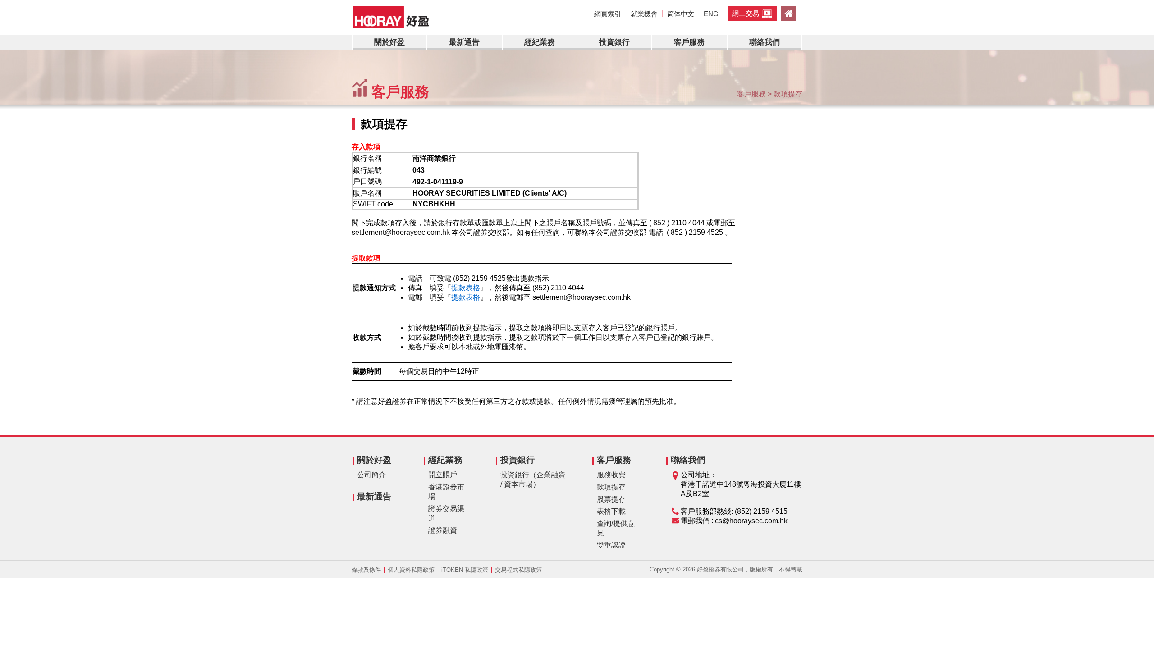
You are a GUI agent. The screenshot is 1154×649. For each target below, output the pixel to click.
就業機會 (644, 14)
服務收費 (611, 475)
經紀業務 (539, 42)
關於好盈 (389, 42)
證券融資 (442, 530)
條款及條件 (366, 570)
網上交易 (745, 13)
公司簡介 (371, 475)
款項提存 (611, 487)
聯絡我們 (764, 42)
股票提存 (611, 499)
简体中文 (680, 14)
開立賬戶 (442, 475)
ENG (711, 14)
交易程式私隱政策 (518, 570)
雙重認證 (611, 545)
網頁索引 (607, 14)
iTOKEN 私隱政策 (464, 570)
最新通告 (464, 42)
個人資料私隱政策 (411, 570)
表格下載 (611, 511)
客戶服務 (689, 42)
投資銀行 (614, 42)
